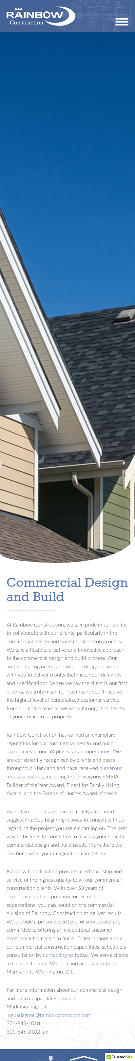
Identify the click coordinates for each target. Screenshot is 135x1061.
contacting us (58, 954)
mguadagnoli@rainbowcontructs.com (49, 1015)
